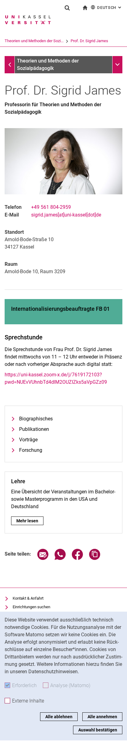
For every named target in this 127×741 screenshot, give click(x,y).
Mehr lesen (27, 520)
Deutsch (109, 7)
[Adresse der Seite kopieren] (94, 558)
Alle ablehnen (58, 716)
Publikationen (34, 429)
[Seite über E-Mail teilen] (42, 558)
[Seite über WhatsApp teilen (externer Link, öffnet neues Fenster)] (60, 558)
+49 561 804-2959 (51, 207)
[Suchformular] (67, 8)
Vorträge (28, 440)
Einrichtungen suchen (31, 607)
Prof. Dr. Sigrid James (89, 40)
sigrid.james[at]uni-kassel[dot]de (66, 215)
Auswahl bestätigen (97, 729)
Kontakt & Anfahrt (28, 598)
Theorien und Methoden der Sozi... (34, 40)
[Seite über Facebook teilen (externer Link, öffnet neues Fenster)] (77, 558)
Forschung (30, 450)
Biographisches (36, 419)
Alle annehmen (102, 716)
